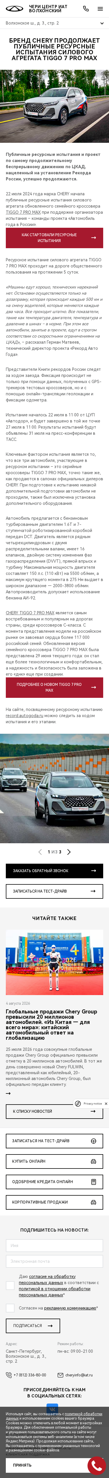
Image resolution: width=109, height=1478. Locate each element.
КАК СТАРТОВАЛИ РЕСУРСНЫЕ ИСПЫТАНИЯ (49, 238)
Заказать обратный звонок (40, 871)
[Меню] (100, 9)
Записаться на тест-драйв (40, 891)
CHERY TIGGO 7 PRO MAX (30, 613)
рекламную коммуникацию (70, 1308)
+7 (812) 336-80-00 (30, 1375)
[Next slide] (69, 852)
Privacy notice (93, 1103)
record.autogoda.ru (24, 715)
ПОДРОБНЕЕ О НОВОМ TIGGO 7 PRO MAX (49, 688)
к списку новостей (32, 1112)
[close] (106, 1103)
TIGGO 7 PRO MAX (23, 212)
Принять (22, 1465)
